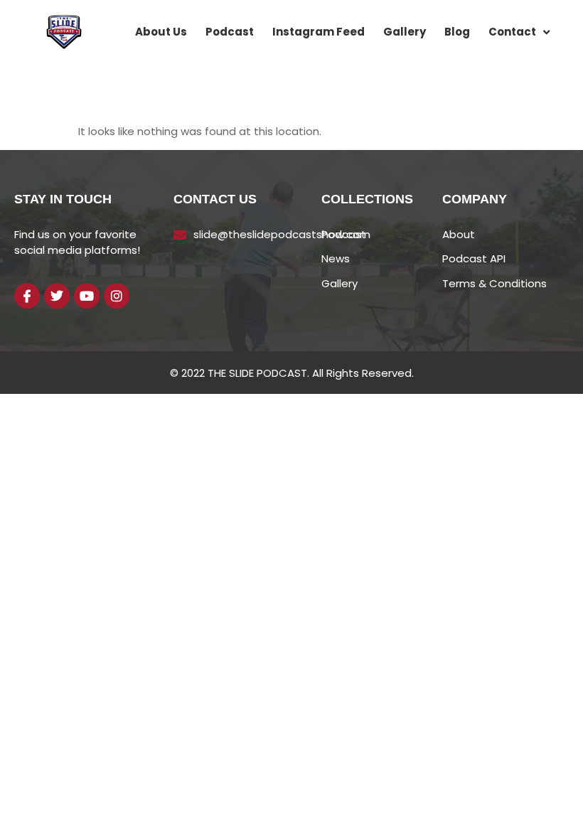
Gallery (404, 31)
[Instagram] (116, 296)
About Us (161, 31)
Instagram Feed (318, 31)
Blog (457, 31)
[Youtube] (87, 296)
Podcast (229, 31)
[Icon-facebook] (27, 296)
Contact (512, 31)
